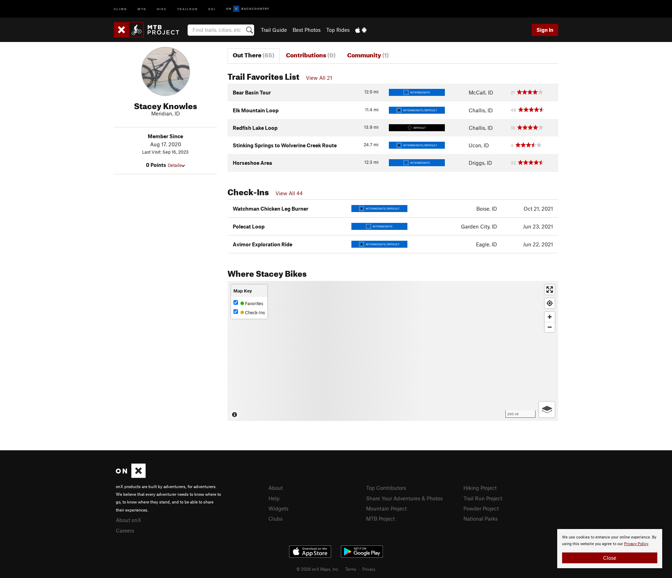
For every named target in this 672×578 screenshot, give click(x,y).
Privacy (369, 568)
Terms (350, 568)
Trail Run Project (482, 498)
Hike (162, 8)
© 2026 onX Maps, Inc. (317, 568)
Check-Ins (254, 312)
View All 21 (319, 78)
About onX (128, 520)
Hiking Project (480, 488)
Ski (212, 8)
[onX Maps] (131, 476)
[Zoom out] (550, 327)
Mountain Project (386, 508)
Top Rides (338, 30)
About (275, 488)
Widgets (278, 508)
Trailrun (187, 8)
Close (609, 558)
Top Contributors (386, 488)
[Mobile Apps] (360, 30)
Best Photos (307, 30)
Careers (125, 530)
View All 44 (289, 193)
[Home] (150, 29)
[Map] (392, 351)
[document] (609, 548)
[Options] (547, 409)
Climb (120, 8)
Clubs (275, 518)
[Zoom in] (550, 317)
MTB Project (380, 518)
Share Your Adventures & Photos (404, 498)
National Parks (480, 518)
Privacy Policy (636, 544)
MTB (142, 8)
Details (174, 165)
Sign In (545, 30)
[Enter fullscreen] (550, 289)
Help (274, 498)
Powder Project (481, 508)
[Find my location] (550, 303)
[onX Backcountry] (247, 9)
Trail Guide (274, 30)
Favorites (253, 303)
